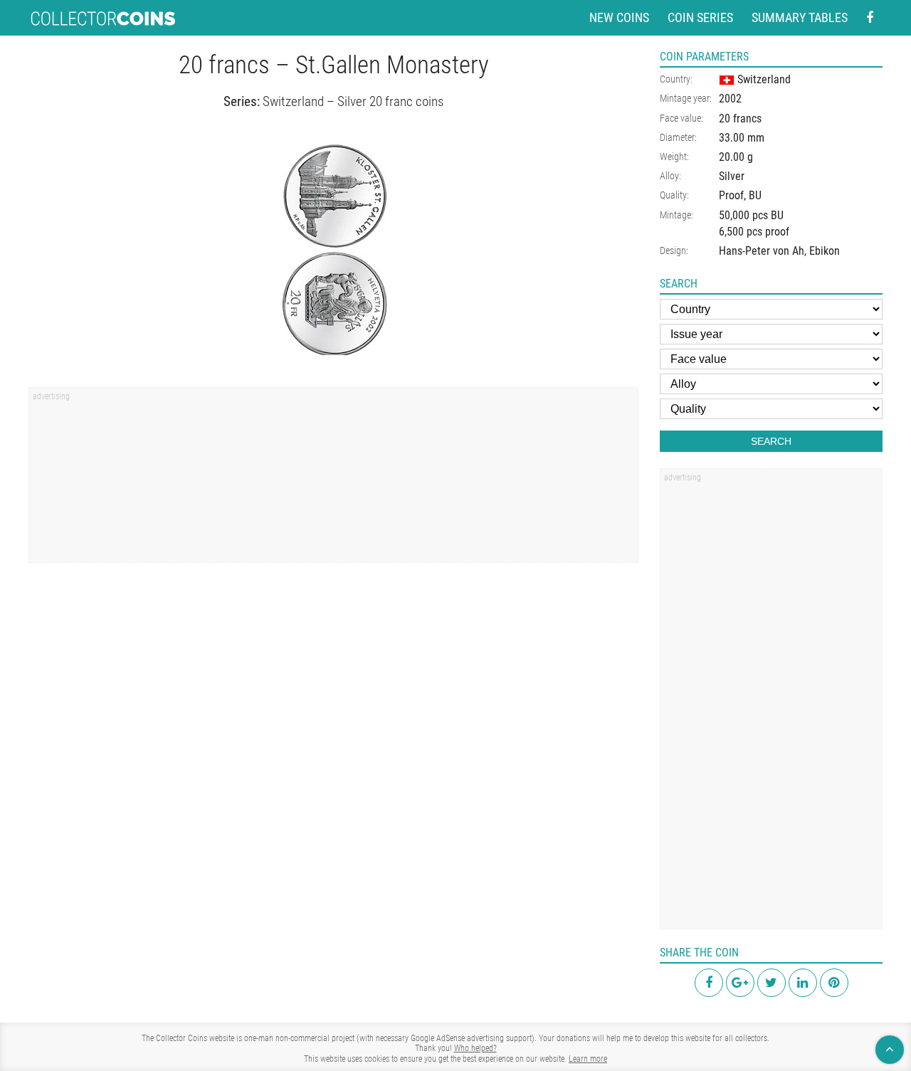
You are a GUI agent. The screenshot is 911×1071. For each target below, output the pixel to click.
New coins (619, 17)
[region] (333, 479)
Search (771, 441)
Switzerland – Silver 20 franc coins (353, 101)
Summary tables (800, 17)
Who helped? (475, 1048)
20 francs (740, 118)
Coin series (700, 17)
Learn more (588, 1059)
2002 (730, 98)
